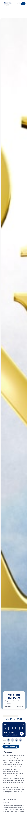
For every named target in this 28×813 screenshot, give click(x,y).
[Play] (22, 734)
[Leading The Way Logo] (7, 4)
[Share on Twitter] (12, 740)
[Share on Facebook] (8, 740)
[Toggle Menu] (23, 3)
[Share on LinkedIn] (16, 740)
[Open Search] (19, 3)
